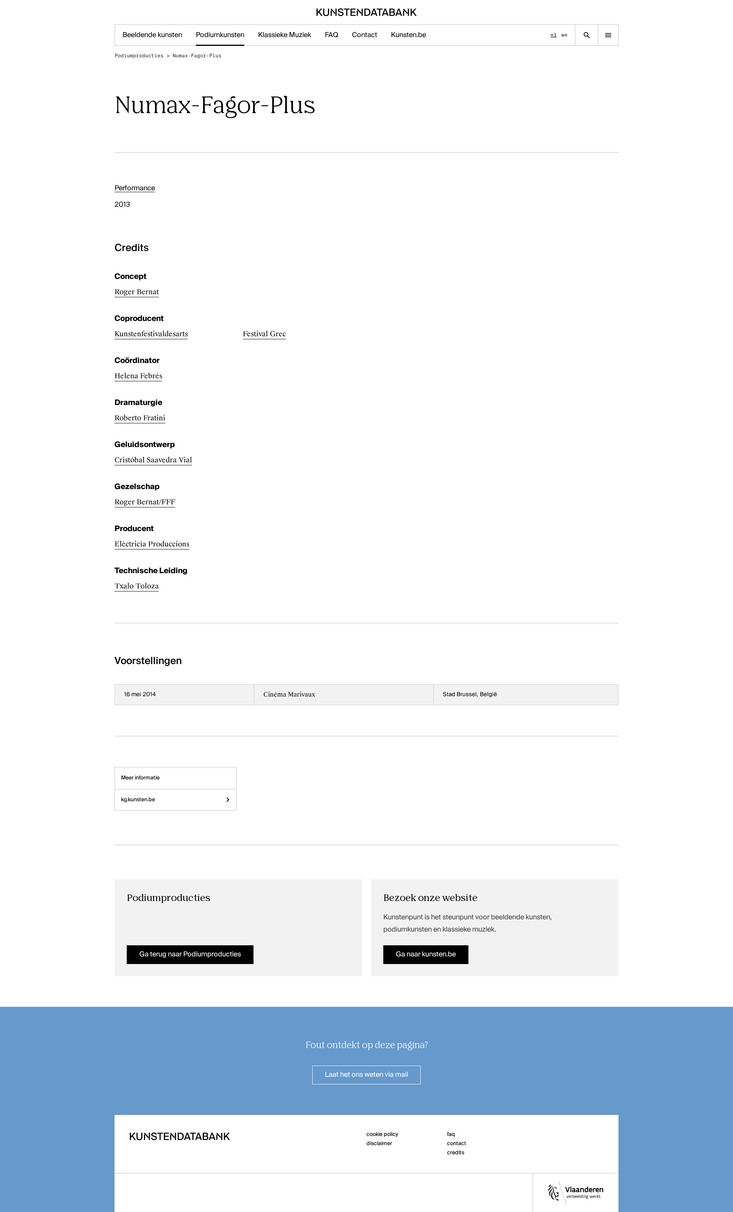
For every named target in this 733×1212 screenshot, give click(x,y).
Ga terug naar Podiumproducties (190, 954)
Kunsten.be (408, 35)
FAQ (331, 35)
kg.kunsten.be (138, 799)
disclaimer (379, 1143)
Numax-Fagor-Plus (197, 55)
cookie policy (382, 1134)
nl (554, 35)
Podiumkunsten (220, 35)
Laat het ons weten (366, 1074)
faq (451, 1134)
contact (456, 1143)
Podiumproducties (139, 55)
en (564, 35)
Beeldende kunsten (152, 35)
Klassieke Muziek (284, 35)
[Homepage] (366, 12)
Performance (135, 188)
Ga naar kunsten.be (426, 954)
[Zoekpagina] (586, 35)
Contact (364, 35)
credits (455, 1152)
